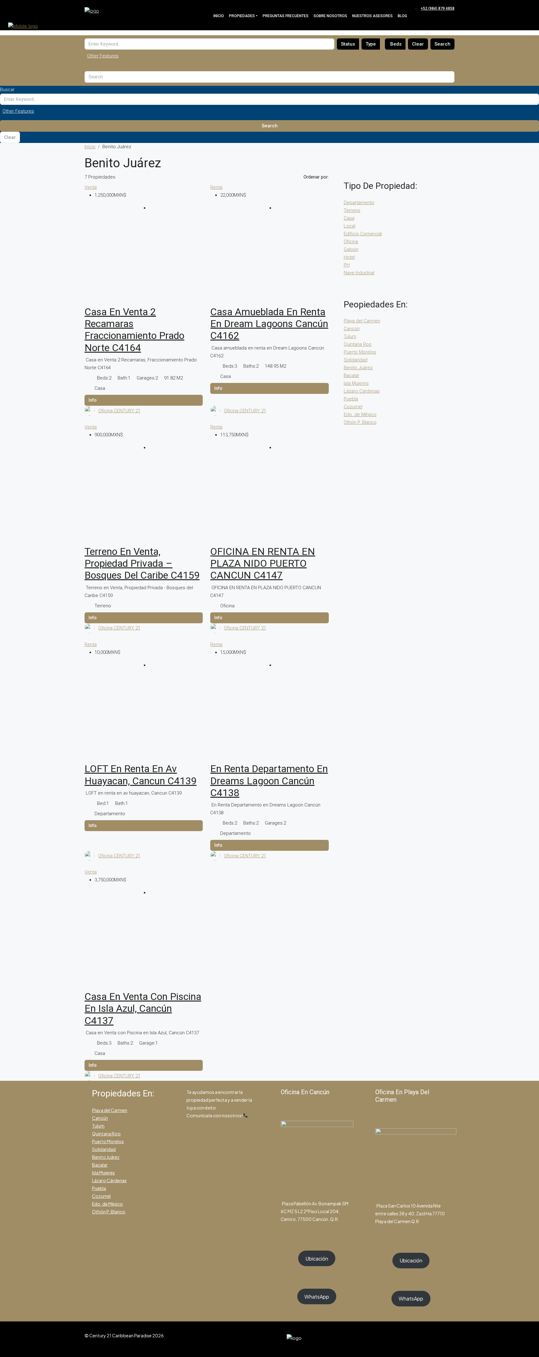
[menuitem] (437, 8)
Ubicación (316, 1258)
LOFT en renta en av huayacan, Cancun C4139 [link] (141, 774)
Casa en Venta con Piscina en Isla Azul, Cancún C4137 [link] (143, 1008)
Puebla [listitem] (351, 399)
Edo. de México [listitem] (360, 414)
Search (442, 44)
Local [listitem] (349, 226)
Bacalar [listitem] (351, 375)
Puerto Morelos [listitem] (360, 352)
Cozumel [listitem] (353, 406)
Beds (395, 44)
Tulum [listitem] (350, 336)
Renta (216, 187)
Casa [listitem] (349, 218)
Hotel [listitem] (349, 257)
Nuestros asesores (372, 16)
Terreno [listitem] (352, 210)
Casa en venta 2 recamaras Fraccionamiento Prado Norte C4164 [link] (134, 330)
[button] (269, 56)
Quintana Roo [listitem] (357, 344)
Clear (418, 44)
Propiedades (242, 16)
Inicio (218, 16)
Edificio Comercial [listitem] (363, 234)
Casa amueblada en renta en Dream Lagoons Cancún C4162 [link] (269, 324)
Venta (91, 187)
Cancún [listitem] (352, 328)
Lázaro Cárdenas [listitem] (362, 391)
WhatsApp (316, 1297)
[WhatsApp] (443, 1339)
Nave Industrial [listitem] (359, 273)
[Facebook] (428, 1339)
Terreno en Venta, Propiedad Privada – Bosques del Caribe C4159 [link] (142, 563)
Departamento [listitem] (359, 202)
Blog (402, 16)
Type (371, 44)
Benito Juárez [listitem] (358, 367)
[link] (144, 261)
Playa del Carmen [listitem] (362, 321)
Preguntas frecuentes (285, 16)
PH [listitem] (347, 265)
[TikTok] (450, 1339)
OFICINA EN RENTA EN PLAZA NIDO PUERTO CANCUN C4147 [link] (262, 563)
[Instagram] (436, 1339)
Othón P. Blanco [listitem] (360, 422)
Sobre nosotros (330, 16)
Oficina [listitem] (351, 241)
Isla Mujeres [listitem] (356, 383)
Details (144, 400)
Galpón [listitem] (351, 249)
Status (348, 44)
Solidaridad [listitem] (355, 360)
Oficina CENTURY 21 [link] (119, 411)
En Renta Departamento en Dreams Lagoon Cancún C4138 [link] (269, 781)
